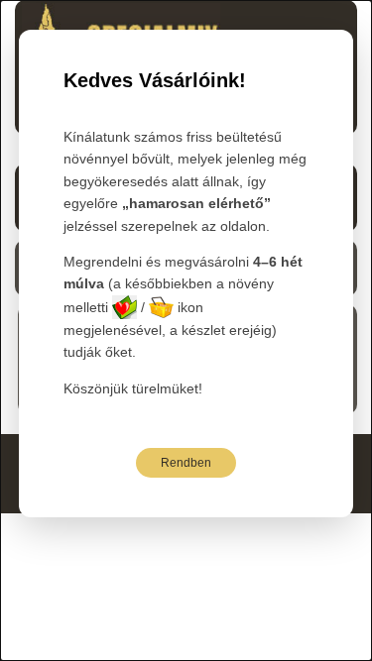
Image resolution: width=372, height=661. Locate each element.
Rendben (186, 463)
